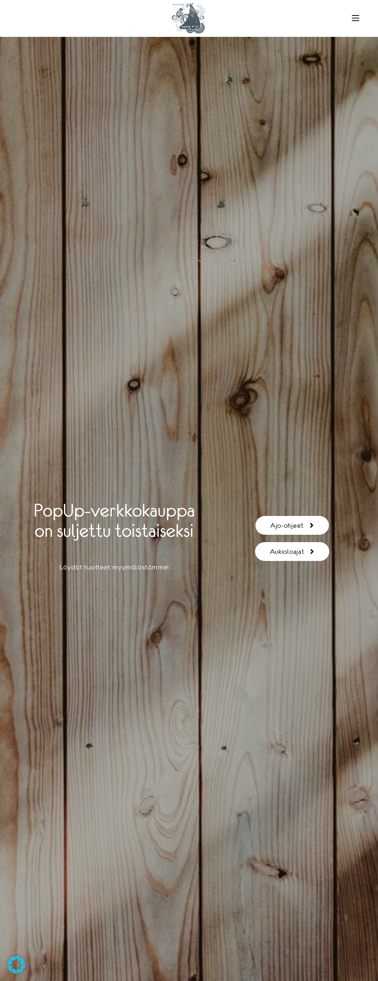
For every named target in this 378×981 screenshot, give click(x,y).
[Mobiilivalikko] (355, 18)
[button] (16, 965)
